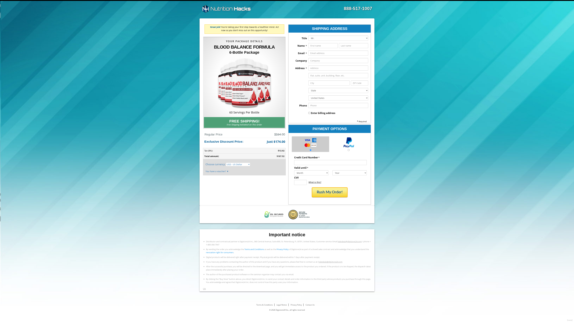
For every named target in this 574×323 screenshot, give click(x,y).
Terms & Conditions (264, 305)
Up (204, 288)
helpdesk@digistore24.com (350, 241)
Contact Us (310, 305)
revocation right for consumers (219, 252)
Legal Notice (282, 305)
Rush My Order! (330, 192)
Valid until (301, 167)
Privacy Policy (283, 249)
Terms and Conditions (254, 249)
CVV (296, 177)
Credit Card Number (307, 157)
